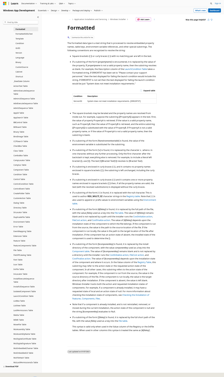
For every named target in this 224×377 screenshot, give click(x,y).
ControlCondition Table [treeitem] (23, 184)
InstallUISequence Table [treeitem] (24, 286)
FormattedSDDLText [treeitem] (24, 34)
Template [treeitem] (20, 38)
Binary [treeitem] (18, 62)
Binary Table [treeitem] (18, 132)
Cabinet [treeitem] (19, 71)
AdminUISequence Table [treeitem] (24, 98)
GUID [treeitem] (18, 48)
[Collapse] (38, 17)
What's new (200, 10)
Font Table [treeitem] (17, 259)
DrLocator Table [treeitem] (20, 212)
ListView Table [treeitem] (19, 305)
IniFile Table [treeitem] (18, 269)
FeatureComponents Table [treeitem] (24, 245)
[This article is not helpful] (211, 19)
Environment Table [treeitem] (21, 222)
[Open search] (211, 3)
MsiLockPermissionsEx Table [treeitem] (25, 362)
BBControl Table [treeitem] (20, 122)
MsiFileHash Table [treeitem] (21, 357)
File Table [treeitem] (17, 250)
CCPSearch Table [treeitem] (20, 141)
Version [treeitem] (19, 53)
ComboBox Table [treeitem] (20, 155)
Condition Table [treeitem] (20, 174)
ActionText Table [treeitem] (20, 86)
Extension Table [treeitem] (20, 236)
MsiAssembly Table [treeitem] (21, 329)
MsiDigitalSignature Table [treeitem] (24, 343)
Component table (80, 251)
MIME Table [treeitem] (18, 320)
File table (119, 212)
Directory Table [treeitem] (20, 207)
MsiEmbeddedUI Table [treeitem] (23, 353)
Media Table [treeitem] (18, 315)
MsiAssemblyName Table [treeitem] (24, 334)
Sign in (218, 3)
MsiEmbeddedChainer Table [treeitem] (25, 348)
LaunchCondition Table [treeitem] (23, 296)
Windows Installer (118, 19)
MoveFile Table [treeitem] (19, 324)
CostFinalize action (101, 220)
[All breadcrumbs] (69, 19)
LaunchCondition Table (136, 69)
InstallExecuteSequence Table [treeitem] (23, 280)
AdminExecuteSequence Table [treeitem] (23, 92)
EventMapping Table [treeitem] (22, 231)
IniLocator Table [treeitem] (20, 274)
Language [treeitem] (20, 57)
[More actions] (154, 19)
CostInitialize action (142, 216)
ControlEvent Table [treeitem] (21, 188)
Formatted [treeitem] (20, 29)
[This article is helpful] (208, 19)
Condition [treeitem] (20, 43)
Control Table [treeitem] (19, 179)
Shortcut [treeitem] (19, 76)
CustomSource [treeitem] (22, 67)
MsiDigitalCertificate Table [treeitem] (24, 339)
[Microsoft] (4, 3)
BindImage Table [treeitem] (20, 136)
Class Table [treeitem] (18, 151)
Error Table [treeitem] (18, 226)
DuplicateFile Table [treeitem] (21, 217)
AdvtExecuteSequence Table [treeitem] (25, 103)
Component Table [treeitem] (21, 170)
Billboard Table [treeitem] (20, 127)
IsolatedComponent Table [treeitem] (24, 291)
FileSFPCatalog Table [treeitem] (22, 255)
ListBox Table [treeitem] (19, 301)
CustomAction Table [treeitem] (22, 198)
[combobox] (20, 22)
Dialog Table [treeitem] (18, 203)
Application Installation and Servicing (90, 19)
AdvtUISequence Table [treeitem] (23, 108)
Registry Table (144, 262)
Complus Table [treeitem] (19, 165)
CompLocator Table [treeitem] (21, 160)
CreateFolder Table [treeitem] (21, 193)
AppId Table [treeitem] (18, 113)
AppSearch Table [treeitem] (20, 117)
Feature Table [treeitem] (19, 241)
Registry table (133, 196)
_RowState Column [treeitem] (21, 81)
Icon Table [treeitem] (17, 264)
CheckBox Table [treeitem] (20, 146)
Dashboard (214, 10)
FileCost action (79, 220)
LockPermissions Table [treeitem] (23, 310)
